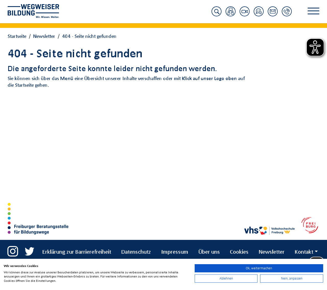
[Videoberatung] (245, 14)
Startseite (17, 36)
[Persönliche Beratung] (231, 14)
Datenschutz (136, 252)
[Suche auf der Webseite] (216, 14)
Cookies (239, 252)
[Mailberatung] (273, 14)
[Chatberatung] (259, 14)
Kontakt (304, 252)
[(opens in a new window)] (12, 249)
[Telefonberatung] (287, 14)
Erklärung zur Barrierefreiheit (76, 252)
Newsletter (44, 36)
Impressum (174, 252)
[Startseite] (37, 11)
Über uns (209, 252)
